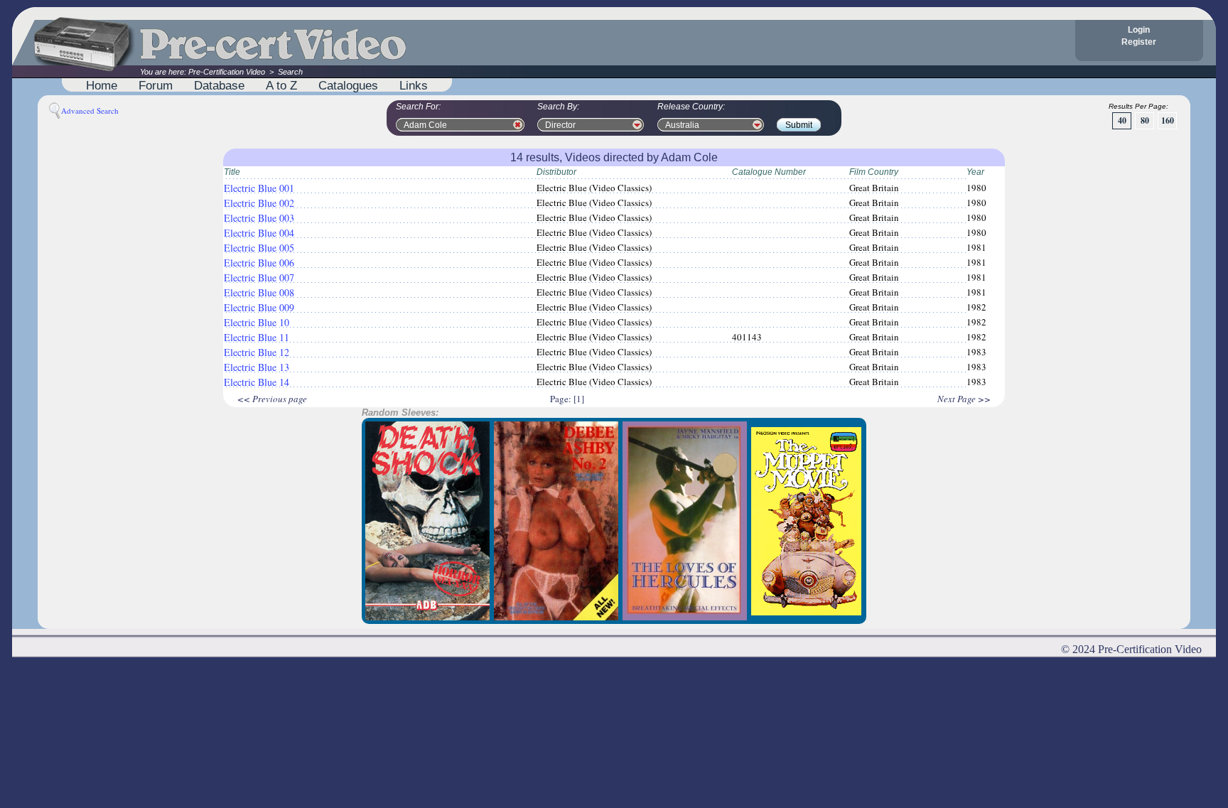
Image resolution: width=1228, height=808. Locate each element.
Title (232, 172)
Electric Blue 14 (256, 382)
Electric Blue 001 (259, 188)
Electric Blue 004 (259, 232)
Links (413, 85)
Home (101, 85)
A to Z (281, 85)
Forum (156, 85)
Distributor (556, 172)
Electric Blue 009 (259, 307)
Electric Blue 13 (256, 367)
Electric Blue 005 (259, 247)
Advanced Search (90, 110)
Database (219, 85)
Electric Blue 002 (259, 203)
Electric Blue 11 (256, 337)
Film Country (873, 172)
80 (1145, 120)
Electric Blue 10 (256, 322)
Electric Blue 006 (259, 262)
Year (975, 172)
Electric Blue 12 (256, 352)
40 (1122, 120)
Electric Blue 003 (259, 218)
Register (1138, 42)
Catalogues (348, 85)
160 (1167, 120)
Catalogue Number (769, 172)
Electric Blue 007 (259, 277)
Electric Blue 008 (259, 292)
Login (1139, 30)
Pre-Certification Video (226, 72)
